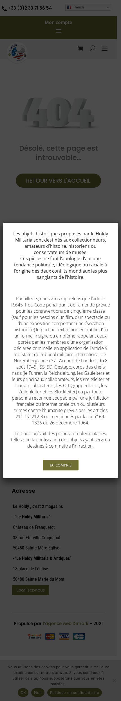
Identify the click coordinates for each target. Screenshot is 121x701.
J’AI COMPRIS (60, 465)
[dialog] (60, 350)
